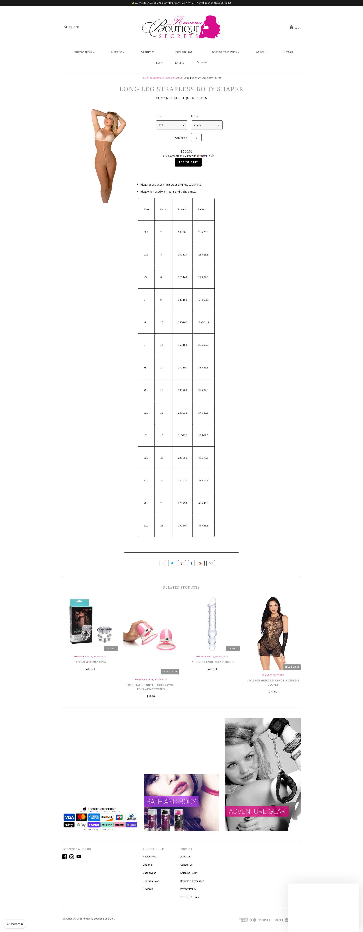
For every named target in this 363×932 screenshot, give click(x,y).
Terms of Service (190, 897)
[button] (188, 156)
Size (158, 116)
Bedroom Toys (151, 881)
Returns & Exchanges (192, 881)
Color (194, 116)
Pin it (182, 563)
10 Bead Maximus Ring (90, 662)
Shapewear (149, 872)
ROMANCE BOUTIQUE (273, 675)
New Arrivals (150, 856)
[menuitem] (82, 51)
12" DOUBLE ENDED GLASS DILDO (212, 662)
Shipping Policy (189, 872)
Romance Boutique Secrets (181, 98)
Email (210, 563)
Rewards (148, 889)
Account (202, 62)
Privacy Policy (188, 889)
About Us (185, 856)
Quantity (181, 137)
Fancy (191, 563)
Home (145, 78)
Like (163, 563)
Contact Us (186, 864)
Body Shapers (174, 78)
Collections (157, 78)
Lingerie (147, 864)
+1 (201, 563)
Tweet (172, 563)
